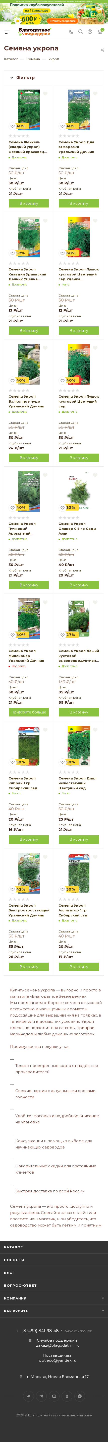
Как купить (16, 1311)
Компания (15, 1298)
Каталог (13, 1247)
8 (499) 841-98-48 (41, 1331)
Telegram (41, 1396)
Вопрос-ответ (20, 1285)
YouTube (54, 1396)
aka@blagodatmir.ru (58, 1345)
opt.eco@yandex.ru (57, 1360)
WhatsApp (79, 1396)
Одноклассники (67, 1396)
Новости (14, 1260)
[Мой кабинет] (90, 32)
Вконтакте (28, 1396)
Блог (9, 1273)
